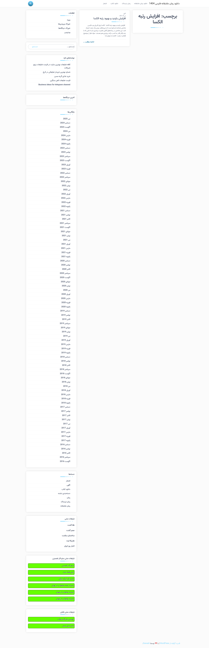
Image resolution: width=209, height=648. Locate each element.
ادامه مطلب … (88, 42)
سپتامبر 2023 (65, 156)
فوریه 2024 (65, 139)
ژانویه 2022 (65, 206)
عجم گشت (70, 530)
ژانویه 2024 (65, 143)
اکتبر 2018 (66, 365)
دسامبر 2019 (65, 311)
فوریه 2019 (65, 348)
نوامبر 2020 (65, 265)
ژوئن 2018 (66, 382)
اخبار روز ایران (69, 546)
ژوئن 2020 (66, 285)
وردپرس (67, 32)
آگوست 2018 (65, 373)
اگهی (124, 13)
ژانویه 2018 (65, 403)
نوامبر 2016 (65, 448)
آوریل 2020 (65, 294)
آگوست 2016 (65, 461)
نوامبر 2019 (65, 315)
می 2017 (66, 423)
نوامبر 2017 (65, 411)
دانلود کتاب (114, 3)
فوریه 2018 (65, 398)
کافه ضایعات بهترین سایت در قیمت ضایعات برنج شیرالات (51, 66)
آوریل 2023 (65, 164)
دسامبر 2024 (65, 123)
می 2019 (66, 336)
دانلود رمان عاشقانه (140, 3)
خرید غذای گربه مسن (62, 76)
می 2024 (66, 131)
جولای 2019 (65, 327)
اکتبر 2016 (66, 453)
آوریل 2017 (65, 428)
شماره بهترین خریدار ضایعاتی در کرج (56, 72)
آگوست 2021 (65, 227)
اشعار (105, 3)
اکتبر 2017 (66, 415)
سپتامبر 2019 (65, 323)
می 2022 (66, 189)
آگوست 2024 (65, 127)
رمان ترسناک (126, 3)
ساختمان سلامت (68, 535)
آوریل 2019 (65, 340)
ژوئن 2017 (66, 419)
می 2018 (66, 386)
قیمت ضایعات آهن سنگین (60, 80)
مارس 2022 (65, 198)
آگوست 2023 (65, 160)
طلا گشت (71, 525)
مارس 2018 (65, 394)
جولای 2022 (65, 181)
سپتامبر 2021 (65, 223)
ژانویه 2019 (65, 352)
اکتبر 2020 (66, 269)
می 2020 (66, 290)
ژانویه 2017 (65, 440)
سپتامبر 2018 (65, 369)
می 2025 (66, 118)
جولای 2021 (65, 231)
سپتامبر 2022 (65, 177)
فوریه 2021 (65, 252)
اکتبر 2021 (66, 219)
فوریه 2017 (65, 436)
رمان (68, 497)
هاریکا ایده (71, 540)
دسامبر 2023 (65, 148)
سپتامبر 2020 (65, 273)
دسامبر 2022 (65, 173)
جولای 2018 (65, 377)
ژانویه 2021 (65, 256)
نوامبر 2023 (65, 152)
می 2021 (66, 240)
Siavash (146, 643)
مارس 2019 (65, 344)
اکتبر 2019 (66, 319)
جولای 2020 (65, 281)
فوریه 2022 (65, 202)
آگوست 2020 (65, 277)
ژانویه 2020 (65, 306)
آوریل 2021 (65, 244)
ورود (68, 20)
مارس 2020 (65, 298)
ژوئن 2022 (66, 185)
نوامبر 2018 (65, 361)
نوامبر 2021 (65, 215)
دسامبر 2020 (65, 260)
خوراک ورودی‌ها (64, 24)
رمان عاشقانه (65, 506)
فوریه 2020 (65, 302)
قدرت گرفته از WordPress (170, 643)
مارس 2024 (65, 135)
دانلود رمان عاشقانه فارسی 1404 (164, 4)
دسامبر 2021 (65, 210)
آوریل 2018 (65, 390)
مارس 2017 (65, 432)
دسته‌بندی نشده (64, 493)
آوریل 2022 (65, 194)
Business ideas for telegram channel (54, 84)
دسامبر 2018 (65, 357)
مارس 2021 (65, 248)
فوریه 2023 (65, 168)
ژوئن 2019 (66, 331)
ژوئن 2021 (66, 235)
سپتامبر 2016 (65, 457)
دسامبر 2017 (65, 407)
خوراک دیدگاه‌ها (64, 28)
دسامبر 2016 (65, 444)
